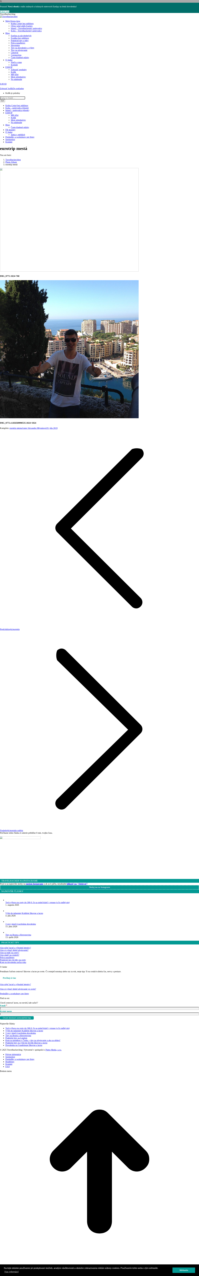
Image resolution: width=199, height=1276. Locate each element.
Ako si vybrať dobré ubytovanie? (14, 950)
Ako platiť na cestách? (9, 955)
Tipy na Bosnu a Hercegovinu (18, 935)
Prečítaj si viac (9, 978)
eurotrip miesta (15, 428)
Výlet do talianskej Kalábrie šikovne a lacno (24, 913)
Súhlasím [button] (184, 1270)
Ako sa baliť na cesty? (9, 952)
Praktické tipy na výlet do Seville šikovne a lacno (26, 1043)
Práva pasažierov (7, 957)
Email (3, 1005)
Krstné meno (6, 1011)
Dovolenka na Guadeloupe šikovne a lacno (23, 1045)
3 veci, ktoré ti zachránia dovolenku (20, 924)
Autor (34, 428)
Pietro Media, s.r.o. (53, 1050)
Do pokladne (18, 88)
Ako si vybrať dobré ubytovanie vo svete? (18, 989)
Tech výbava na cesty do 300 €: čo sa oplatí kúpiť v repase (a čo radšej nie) (37, 902)
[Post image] (8, 900)
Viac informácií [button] (11, 1272)
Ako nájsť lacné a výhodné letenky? (15, 948)
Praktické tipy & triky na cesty (13, 960)
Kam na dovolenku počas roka (13, 962)
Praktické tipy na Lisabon (16, 1038)
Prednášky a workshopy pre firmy (14, 993)
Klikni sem (4, 12)
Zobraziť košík (6, 88)
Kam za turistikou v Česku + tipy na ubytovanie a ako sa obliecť (32, 1040)
